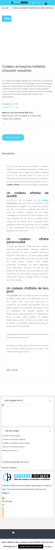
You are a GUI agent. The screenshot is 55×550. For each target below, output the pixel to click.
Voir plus (48, 546)
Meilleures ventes (9, 450)
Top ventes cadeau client (13, 446)
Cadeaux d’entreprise (11, 435)
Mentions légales (9, 467)
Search (34, 2)
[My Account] (39, 2)
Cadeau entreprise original (13, 439)
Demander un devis (13, 137)
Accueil (5, 8)
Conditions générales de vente (15, 462)
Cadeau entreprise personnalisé (16, 443)
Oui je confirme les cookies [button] (31, 546)
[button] (27, 507)
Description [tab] (8, 153)
